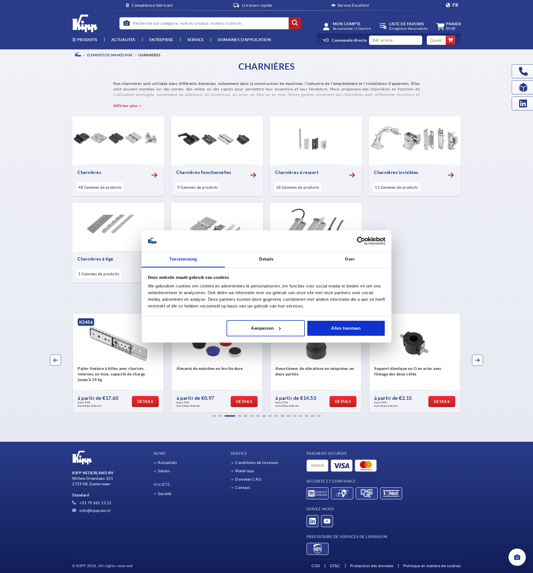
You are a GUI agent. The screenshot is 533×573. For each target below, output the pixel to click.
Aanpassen (262, 328)
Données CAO (248, 479)
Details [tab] (266, 259)
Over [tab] (350, 259)
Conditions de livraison (256, 462)
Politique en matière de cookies (432, 566)
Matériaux (244, 471)
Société (165, 493)
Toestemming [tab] (183, 259)
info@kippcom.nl (94, 510)
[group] (123, 363)
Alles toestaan (346, 328)
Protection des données (372, 566)
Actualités (167, 462)
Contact (242, 487)
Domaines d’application (244, 40)
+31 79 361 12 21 (95, 503)
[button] (214, 416)
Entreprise (161, 40)
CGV (315, 566)
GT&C (335, 566)
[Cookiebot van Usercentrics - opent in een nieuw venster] (361, 241)
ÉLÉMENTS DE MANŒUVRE (109, 55)
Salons (164, 471)
